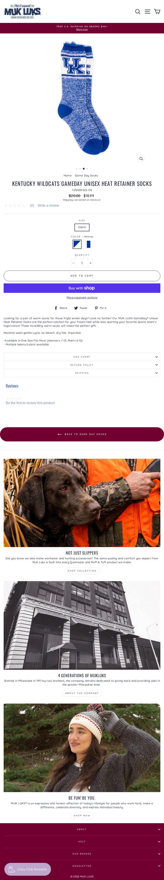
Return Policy (82, 365)
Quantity (82, 255)
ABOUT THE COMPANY (82, 693)
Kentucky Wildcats (87, 244)
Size (82, 220)
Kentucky (77, 244)
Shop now (82, 815)
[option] (82, 28)
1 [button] (77, 169)
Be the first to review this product (30, 403)
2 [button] (80, 169)
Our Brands (82, 853)
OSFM (82, 227)
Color (82, 236)
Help (82, 841)
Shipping (68, 199)
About (82, 829)
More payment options (82, 297)
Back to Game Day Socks (85, 434)
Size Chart (82, 356)
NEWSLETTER (82, 866)
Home (68, 175)
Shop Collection (82, 570)
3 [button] (84, 169)
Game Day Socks (86, 175)
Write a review (48, 205)
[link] (21, 205)
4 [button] (88, 169)
